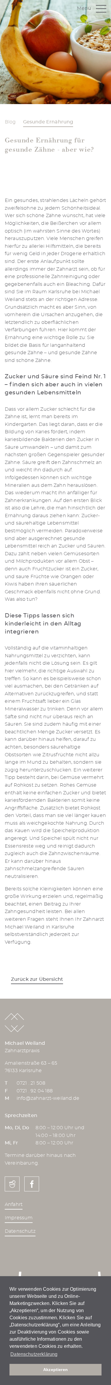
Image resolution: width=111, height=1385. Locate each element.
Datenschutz (20, 1231)
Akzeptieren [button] (55, 1369)
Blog (10, 122)
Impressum (19, 1217)
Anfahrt (13, 1204)
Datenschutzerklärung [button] (33, 1354)
